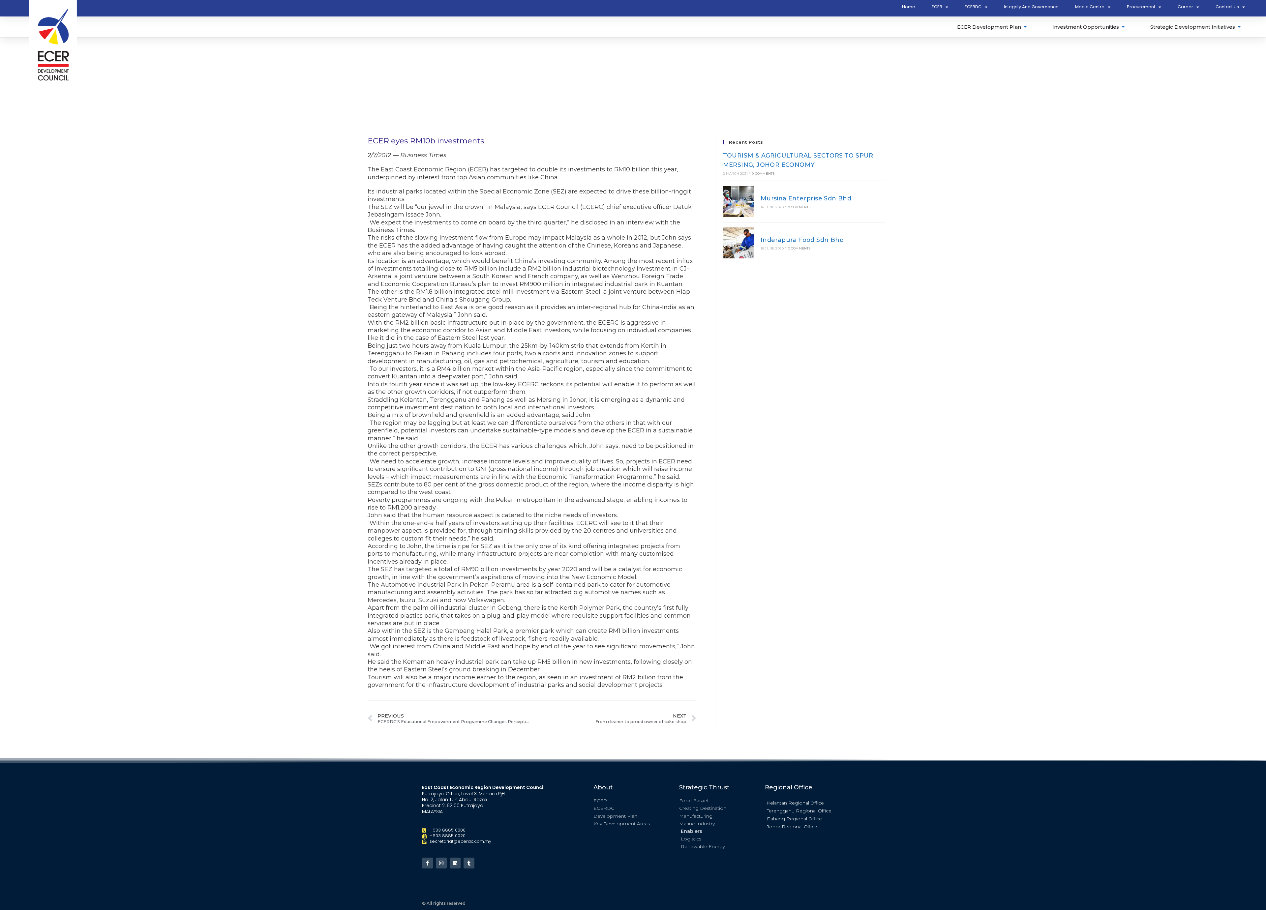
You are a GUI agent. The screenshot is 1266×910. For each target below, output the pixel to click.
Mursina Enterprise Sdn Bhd (806, 198)
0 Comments (763, 173)
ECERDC (973, 7)
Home (908, 7)
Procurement (1141, 7)
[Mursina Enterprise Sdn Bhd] (738, 201)
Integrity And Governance (1031, 7)
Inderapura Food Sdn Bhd (802, 240)
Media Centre (1089, 7)
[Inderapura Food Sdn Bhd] (738, 243)
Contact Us (1227, 7)
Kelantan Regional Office (795, 803)
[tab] (992, 26)
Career (1185, 7)
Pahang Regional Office (794, 819)
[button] (804, 803)
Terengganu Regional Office (799, 811)
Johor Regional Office (792, 827)
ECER (937, 7)
